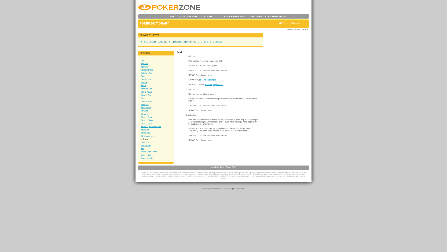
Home (173, 16)
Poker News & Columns (232, 16)
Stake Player (146, 92)
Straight (144, 114)
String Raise (146, 133)
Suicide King (146, 145)
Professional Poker (258, 16)
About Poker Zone (217, 167)
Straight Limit (146, 123)
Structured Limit (147, 136)
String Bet (145, 130)
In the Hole (211, 80)
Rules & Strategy (208, 16)
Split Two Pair (146, 73)
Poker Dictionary (187, 16)
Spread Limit (146, 79)
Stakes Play (146, 95)
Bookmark (296, 23)
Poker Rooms (278, 16)
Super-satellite (147, 158)
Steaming (145, 104)
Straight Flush (147, 120)
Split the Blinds (147, 70)
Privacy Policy (231, 167)
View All (218, 42)
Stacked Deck (147, 89)
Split (143, 60)
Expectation (218, 84)
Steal (143, 98)
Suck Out (145, 142)
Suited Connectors (149, 152)
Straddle (144, 111)
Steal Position (146, 101)
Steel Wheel (146, 108)
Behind (203, 80)
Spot (143, 76)
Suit (142, 149)
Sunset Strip (146, 155)
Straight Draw (147, 117)
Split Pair (144, 63)
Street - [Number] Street (151, 126)
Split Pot (144, 67)
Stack (143, 86)
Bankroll (208, 84)
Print (285, 23)
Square (144, 82)
